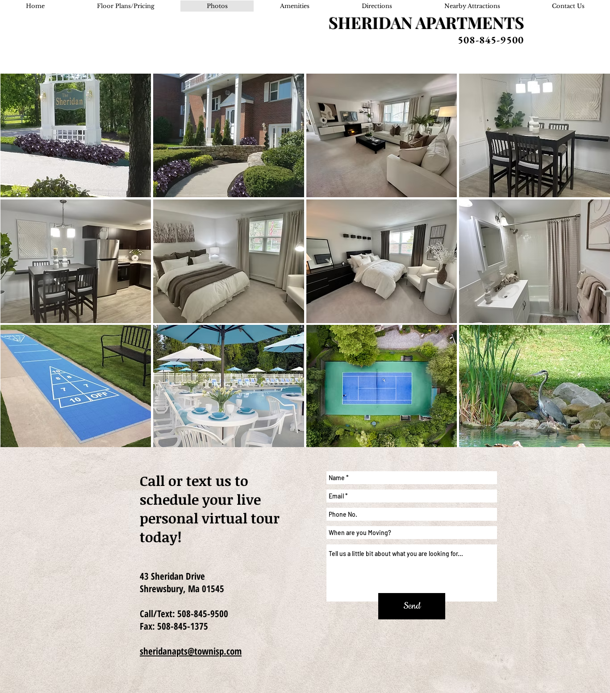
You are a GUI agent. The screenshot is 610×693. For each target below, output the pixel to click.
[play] (591, 441)
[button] (75, 135)
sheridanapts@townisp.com (191, 651)
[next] (591, 268)
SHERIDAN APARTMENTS (426, 22)
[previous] (19, 268)
